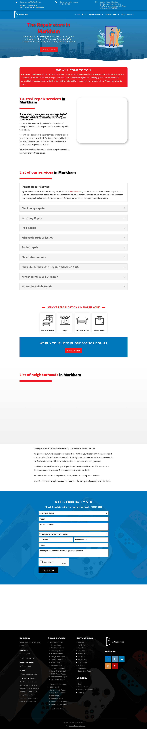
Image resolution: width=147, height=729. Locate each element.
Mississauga (82, 659)
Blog (123, 14)
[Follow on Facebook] (108, 659)
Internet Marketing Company (77, 726)
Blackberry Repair (57, 648)
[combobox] (73, 513)
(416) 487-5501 (65, 4)
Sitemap (81, 693)
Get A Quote (48, 570)
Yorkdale (81, 665)
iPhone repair (75, 191)
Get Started (73, 350)
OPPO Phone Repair (58, 674)
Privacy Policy (83, 687)
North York (82, 645)
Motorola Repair (57, 654)
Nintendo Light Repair (59, 704)
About (84, 14)
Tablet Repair (54, 687)
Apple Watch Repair (57, 709)
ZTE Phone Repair (57, 680)
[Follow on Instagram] (108, 666)
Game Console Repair (58, 690)
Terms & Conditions (85, 690)
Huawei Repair (56, 665)
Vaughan (81, 657)
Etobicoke (82, 651)
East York (81, 648)
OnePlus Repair (57, 659)
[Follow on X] (115, 659)
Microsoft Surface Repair (59, 684)
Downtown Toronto (85, 671)
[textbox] (72, 513)
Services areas (111, 14)
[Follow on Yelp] (115, 666)
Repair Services (95, 14)
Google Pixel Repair (58, 657)
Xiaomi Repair (56, 662)
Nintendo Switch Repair (60, 701)
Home (77, 14)
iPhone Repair (56, 645)
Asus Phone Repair (58, 668)
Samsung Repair (57, 651)
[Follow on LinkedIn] (121, 659)
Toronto (81, 642)
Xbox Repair (55, 696)
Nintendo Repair (57, 699)
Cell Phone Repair (56, 642)
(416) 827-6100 (48, 49)
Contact (130, 14)
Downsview (82, 668)
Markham (81, 654)
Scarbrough (82, 662)
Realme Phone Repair (59, 677)
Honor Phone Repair (58, 671)
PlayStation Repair (58, 693)
